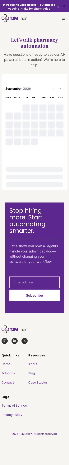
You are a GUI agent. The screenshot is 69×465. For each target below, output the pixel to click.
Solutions (8, 373)
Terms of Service (14, 405)
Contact (8, 382)
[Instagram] (5, 341)
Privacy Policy (12, 415)
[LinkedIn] (15, 341)
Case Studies (38, 382)
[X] (24, 341)
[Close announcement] (64, 6)
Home (6, 364)
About (33, 364)
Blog (31, 373)
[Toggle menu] (63, 18)
